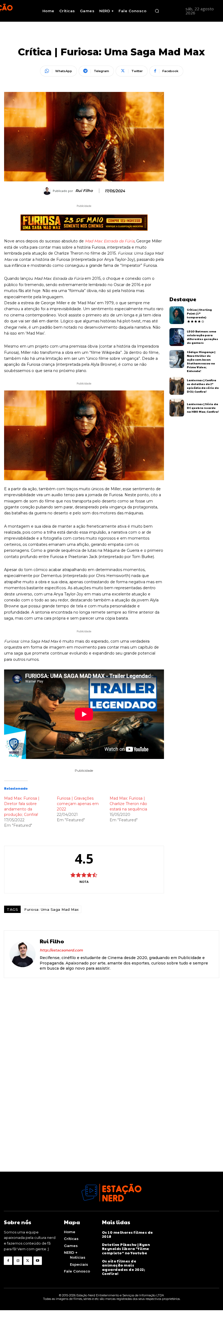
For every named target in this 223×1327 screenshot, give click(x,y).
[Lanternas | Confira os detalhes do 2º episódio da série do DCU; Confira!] (176, 386)
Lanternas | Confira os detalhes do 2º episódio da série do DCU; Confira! (203, 385)
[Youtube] (37, 1261)
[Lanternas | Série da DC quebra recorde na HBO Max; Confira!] (176, 408)
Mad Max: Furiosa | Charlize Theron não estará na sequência (128, 804)
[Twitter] (27, 1261)
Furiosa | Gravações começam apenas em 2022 (78, 804)
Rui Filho (84, 190)
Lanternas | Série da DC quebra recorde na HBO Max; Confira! (203, 408)
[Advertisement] (194, 173)
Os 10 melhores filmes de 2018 (127, 1234)
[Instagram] (18, 1261)
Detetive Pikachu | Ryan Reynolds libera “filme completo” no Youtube (126, 1248)
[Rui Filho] (48, 191)
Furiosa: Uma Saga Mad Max (51, 909)
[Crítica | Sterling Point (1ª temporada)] (176, 315)
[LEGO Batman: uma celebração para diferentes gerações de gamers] (176, 337)
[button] (156, 10)
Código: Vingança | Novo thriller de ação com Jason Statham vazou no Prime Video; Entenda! (201, 361)
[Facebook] (8, 1261)
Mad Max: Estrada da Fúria (109, 241)
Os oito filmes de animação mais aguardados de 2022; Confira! (123, 1267)
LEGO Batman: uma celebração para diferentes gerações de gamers (202, 337)
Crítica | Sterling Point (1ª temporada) (199, 313)
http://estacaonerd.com (61, 950)
